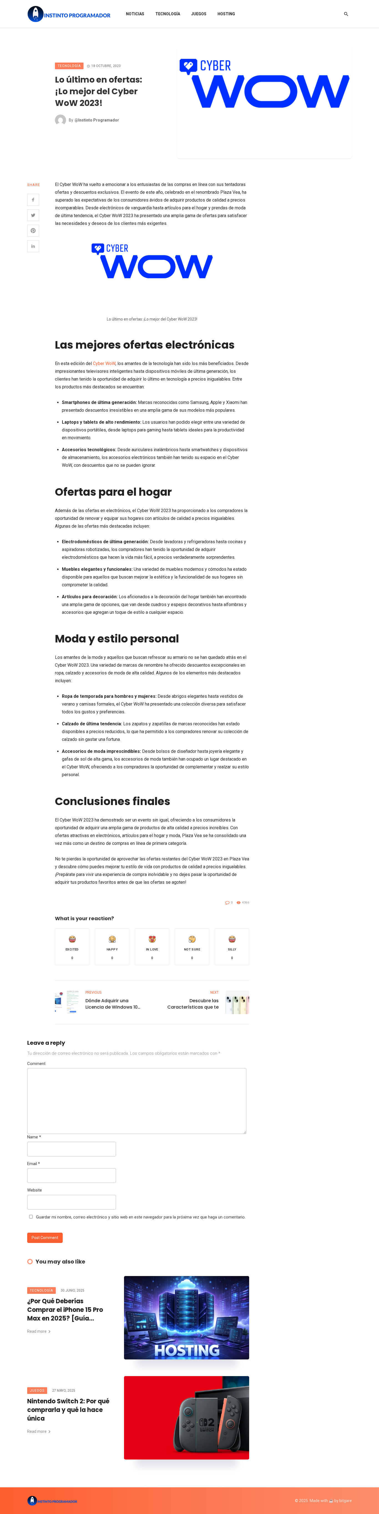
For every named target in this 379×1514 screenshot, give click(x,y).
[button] (72, 947)
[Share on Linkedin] (33, 246)
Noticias (135, 14)
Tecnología (167, 14)
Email (33, 1163)
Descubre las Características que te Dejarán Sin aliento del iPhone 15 (193, 1003)
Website (34, 1190)
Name (34, 1137)
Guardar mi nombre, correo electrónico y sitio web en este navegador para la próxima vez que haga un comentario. (141, 1217)
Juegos (198, 14)
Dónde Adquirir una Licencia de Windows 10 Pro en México (111, 1003)
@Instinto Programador (97, 120)
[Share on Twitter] (33, 215)
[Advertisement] (314, 264)
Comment (36, 1063)
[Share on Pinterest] (33, 231)
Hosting (226, 14)
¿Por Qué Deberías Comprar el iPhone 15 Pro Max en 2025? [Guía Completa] (65, 1310)
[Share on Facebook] (33, 200)
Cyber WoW (104, 363)
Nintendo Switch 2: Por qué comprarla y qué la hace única (68, 1410)
